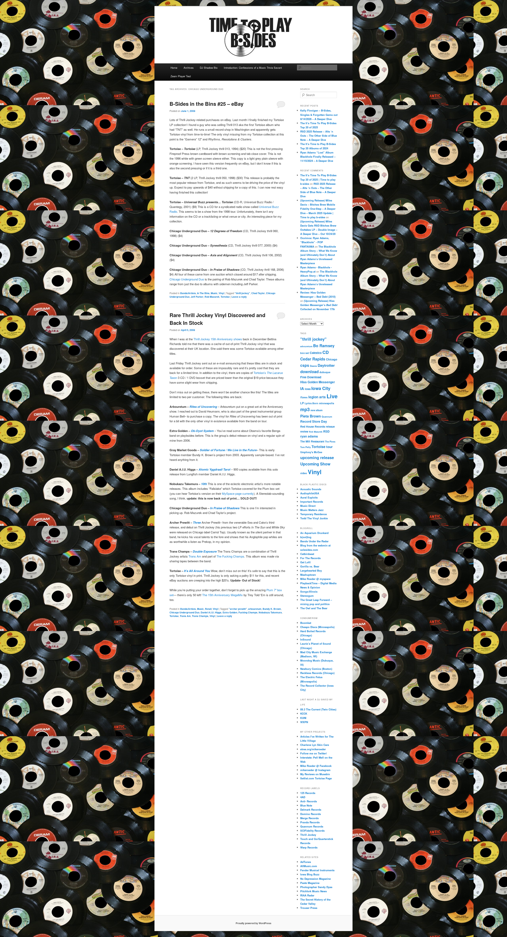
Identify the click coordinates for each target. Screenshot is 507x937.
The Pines (330, 441)
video (303, 473)
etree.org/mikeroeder (313, 749)
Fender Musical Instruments (317, 870)
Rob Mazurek (212, 296)
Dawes (313, 365)
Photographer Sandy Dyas (316, 887)
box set (304, 353)
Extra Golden (230, 612)
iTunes (304, 397)
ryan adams (309, 436)
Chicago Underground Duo (187, 279)
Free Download (310, 377)
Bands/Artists (188, 293)
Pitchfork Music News (313, 891)
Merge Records (309, 818)
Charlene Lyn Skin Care (314, 745)
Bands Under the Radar (314, 541)
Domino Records (310, 814)
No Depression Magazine (315, 879)
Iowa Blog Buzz (309, 874)
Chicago (331, 359)
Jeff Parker (197, 296)
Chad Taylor (258, 293)
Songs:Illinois (308, 591)
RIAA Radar (307, 895)
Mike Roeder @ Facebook (316, 766)
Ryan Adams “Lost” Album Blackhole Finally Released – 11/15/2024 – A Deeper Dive (317, 157)
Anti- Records (308, 801)
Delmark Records (310, 809)
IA (302, 388)
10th (204, 484)
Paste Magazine (309, 883)
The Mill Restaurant (312, 441)
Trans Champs (200, 616)
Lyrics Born (311, 403)
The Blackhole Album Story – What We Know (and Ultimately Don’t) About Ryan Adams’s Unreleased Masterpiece (318, 255)
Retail (208, 609)
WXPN (304, 722)
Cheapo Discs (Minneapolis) (317, 627)
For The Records (310, 558)
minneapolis (326, 403)
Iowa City (320, 388)
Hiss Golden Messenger (317, 382)
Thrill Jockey (308, 835)
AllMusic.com (308, 866)
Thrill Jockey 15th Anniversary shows (218, 339)
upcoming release (317, 457)
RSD (326, 431)
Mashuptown (308, 575)
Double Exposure (205, 551)
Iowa (308, 389)
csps (304, 365)
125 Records (307, 793)
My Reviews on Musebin (315, 774)
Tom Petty (305, 447)
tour (329, 446)
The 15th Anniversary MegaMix (222, 595)
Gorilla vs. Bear (309, 566)
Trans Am (195, 556)
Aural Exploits (309, 497)
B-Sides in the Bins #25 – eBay (206, 103)
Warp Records (308, 847)
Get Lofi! (305, 562)
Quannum (327, 416)
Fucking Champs (247, 612)
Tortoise (225, 296)
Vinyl (221, 293)
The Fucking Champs (230, 556)
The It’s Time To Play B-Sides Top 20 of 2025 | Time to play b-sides (318, 179)
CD (325, 352)
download (309, 371)
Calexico (316, 353)
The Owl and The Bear (313, 608)
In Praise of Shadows (224, 508)
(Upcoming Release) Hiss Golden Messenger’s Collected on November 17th (318, 305)
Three (197, 522)
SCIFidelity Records (312, 830)
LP (302, 403)
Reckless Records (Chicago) (317, 673)
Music (214, 293)
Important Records (311, 501)
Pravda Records (310, 822)
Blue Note (306, 805)
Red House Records (312, 426)
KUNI (303, 718)
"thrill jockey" (242, 293)
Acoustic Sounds (310, 489)
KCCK (303, 713)
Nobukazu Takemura (270, 612)
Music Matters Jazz (312, 510)
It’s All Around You (197, 571)
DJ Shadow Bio (208, 68)
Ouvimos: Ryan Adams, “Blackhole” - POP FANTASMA (314, 242)
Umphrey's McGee (311, 452)
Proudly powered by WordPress (253, 923)
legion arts (317, 397)
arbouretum (254, 609)
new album (317, 410)
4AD (302, 797)
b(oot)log (305, 537)
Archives (189, 68)
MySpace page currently (238, 493)
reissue (330, 426)
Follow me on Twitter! (313, 753)
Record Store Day (313, 421)
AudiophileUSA (309, 493)
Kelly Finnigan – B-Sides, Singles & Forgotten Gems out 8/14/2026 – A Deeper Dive (318, 115)
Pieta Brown (310, 416)
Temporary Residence (313, 514)
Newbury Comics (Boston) (316, 669)
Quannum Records (311, 826)
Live (332, 396)
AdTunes (305, 862)
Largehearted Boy (311, 570)
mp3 (305, 409)
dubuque (324, 372)
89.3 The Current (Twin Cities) (318, 709)
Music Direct (307, 506)
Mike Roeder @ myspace (315, 579)
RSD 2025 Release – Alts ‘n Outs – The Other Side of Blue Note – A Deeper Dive (318, 136)
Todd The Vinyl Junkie (314, 518)
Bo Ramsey (324, 345)
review (304, 431)
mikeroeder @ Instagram (315, 770)
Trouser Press (308, 908)
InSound (305, 639)
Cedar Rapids (312, 359)
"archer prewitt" (238, 609)
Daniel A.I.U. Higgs (211, 612)
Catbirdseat (307, 554)
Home (174, 68)
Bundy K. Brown (272, 609)
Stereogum (307, 596)
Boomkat (305, 623)
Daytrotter (326, 365)
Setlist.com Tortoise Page (316, 778)
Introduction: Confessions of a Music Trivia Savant (253, 68)
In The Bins (203, 293)
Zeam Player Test (181, 76)
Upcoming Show (315, 464)
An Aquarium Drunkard (314, 533)
